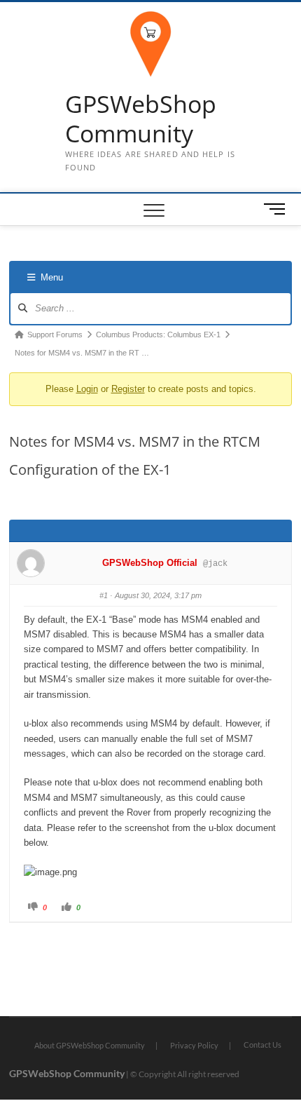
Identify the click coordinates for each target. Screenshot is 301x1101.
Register (128, 389)
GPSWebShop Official (149, 563)
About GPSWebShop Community (89, 1045)
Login (87, 389)
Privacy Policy (194, 1045)
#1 (103, 595)
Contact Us (262, 1044)
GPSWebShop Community (140, 119)
